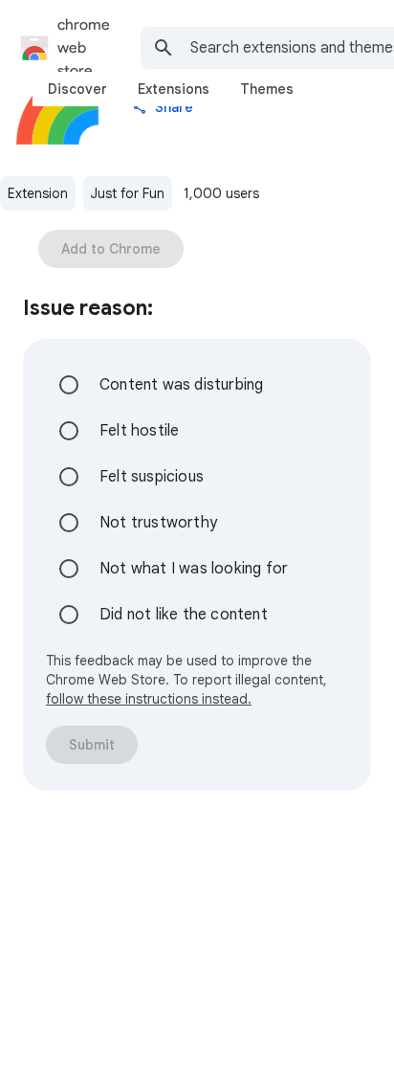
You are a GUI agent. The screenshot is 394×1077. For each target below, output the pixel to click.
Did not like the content (183, 614)
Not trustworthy (158, 522)
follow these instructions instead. (149, 698)
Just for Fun (127, 193)
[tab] (77, 89)
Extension (38, 193)
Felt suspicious (151, 476)
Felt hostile (139, 430)
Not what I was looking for (193, 568)
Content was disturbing (181, 384)
